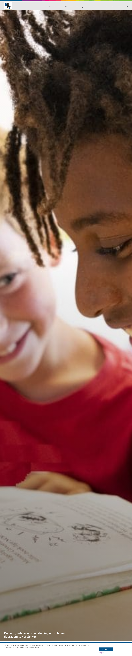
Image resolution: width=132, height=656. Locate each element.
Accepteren (106, 649)
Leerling (44, 7)
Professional (59, 7)
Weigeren (101, 652)
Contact (119, 7)
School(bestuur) (76, 7)
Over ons (107, 7)
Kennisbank (93, 7)
